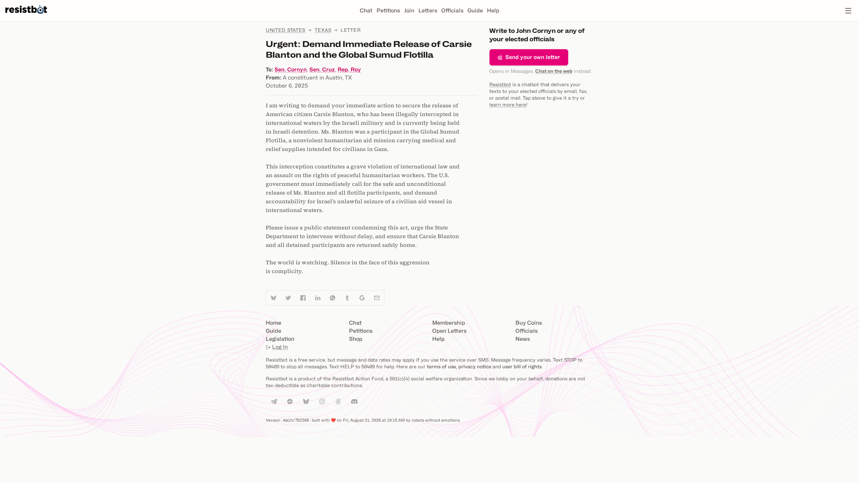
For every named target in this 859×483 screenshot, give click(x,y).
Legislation (280, 339)
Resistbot (500, 84)
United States (285, 30)
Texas (323, 30)
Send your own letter (532, 57)
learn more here (507, 104)
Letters (427, 10)
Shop (355, 339)
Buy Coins (528, 323)
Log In (280, 347)
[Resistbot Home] (26, 16)
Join (409, 10)
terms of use (441, 366)
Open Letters (449, 331)
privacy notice (474, 366)
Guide (475, 10)
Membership (448, 323)
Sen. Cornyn (290, 69)
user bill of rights (522, 366)
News (522, 339)
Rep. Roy (349, 69)
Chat (366, 10)
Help (493, 10)
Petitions (388, 10)
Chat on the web (553, 71)
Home (273, 323)
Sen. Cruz (322, 69)
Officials (452, 10)
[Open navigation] (848, 11)
